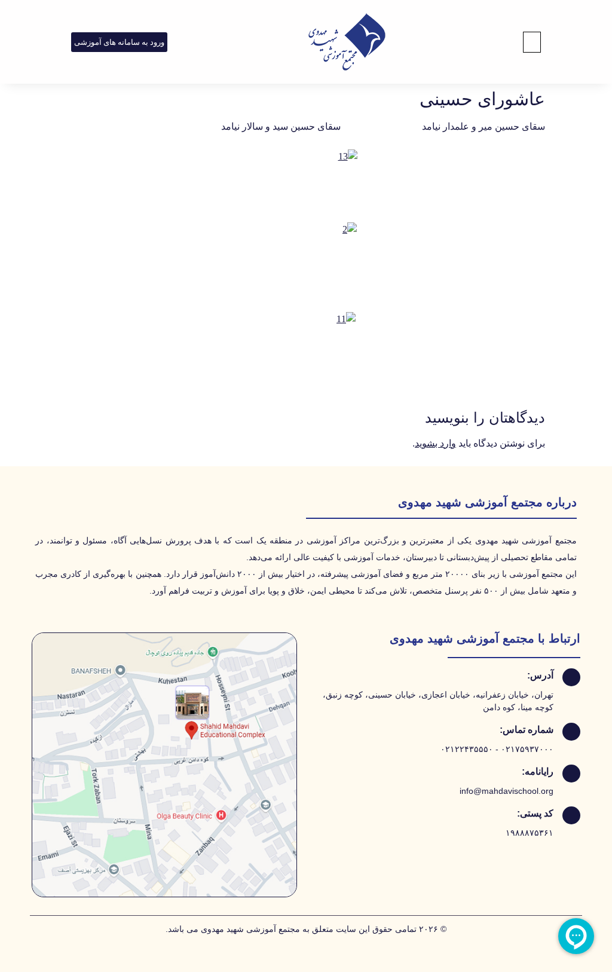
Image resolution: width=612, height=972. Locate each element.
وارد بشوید (435, 443)
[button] (532, 42)
